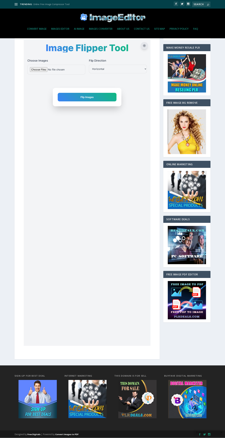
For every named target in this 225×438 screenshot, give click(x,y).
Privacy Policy (179, 29)
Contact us (142, 29)
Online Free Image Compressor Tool (51, 4)
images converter (100, 29)
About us (123, 29)
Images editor (60, 29)
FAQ (195, 29)
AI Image (79, 29)
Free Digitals (33, 434)
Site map (159, 29)
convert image (37, 29)
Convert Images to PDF (67, 434)
